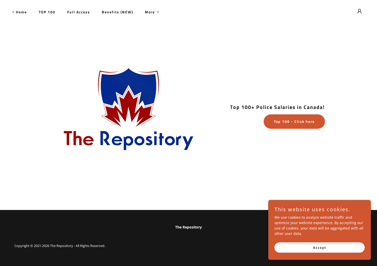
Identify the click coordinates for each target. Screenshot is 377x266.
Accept (319, 247)
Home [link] (21, 12)
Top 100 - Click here (294, 121)
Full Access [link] (78, 12)
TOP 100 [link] (47, 12)
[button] (150, 12)
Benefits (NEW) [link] (117, 12)
